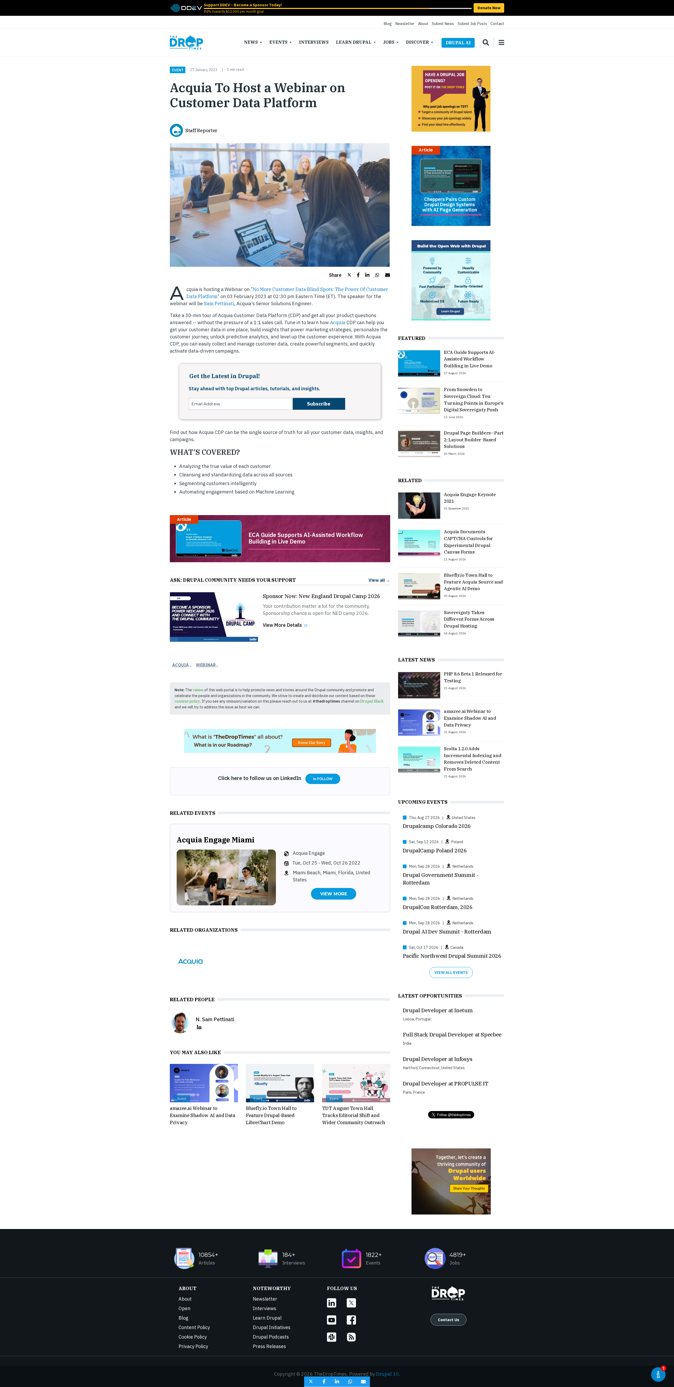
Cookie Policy (193, 1337)
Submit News (443, 23)
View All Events (451, 972)
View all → (379, 580)
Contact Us (448, 1319)
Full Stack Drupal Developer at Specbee (452, 1034)
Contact (497, 23)
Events (278, 42)
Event (178, 69)
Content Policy (194, 1327)
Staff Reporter (201, 130)
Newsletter (404, 23)
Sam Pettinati (219, 303)
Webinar (206, 665)
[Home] (186, 42)
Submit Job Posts (472, 23)
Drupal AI (458, 42)
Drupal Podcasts (271, 1337)
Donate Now (489, 7)
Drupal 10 (387, 1374)
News (251, 42)
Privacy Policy (193, 1346)
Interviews (314, 42)
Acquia (337, 322)
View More (333, 893)
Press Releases (269, 1346)
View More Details (282, 625)
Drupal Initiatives (271, 1327)
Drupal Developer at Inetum (438, 1010)
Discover (417, 42)
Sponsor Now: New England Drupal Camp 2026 (321, 596)
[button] (340, 275)
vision (198, 689)
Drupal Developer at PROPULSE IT (445, 1083)
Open (184, 1308)
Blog (388, 23)
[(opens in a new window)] (186, 7)
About (423, 23)
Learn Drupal (353, 42)
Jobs (388, 42)
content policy (187, 701)
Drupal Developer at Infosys (437, 1059)
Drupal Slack (372, 701)
